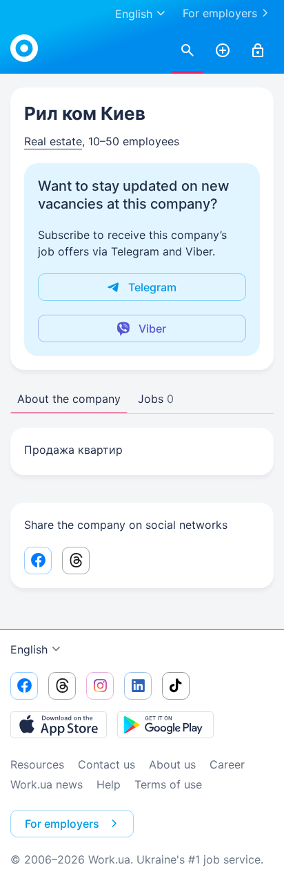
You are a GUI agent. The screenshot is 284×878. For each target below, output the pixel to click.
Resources (37, 764)
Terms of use (168, 784)
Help (109, 784)
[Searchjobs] (187, 51)
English (29, 649)
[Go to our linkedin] (138, 686)
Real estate (53, 141)
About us (172, 764)
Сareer (227, 764)
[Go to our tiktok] (176, 686)
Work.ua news (46, 784)
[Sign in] (258, 51)
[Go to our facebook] (24, 686)
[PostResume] (223, 51)
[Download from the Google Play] (165, 724)
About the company (69, 399)
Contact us (106, 764)
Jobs (156, 399)
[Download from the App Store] (58, 724)
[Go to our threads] (62, 686)
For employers (220, 13)
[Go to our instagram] (100, 686)
